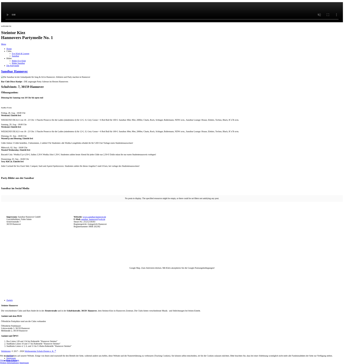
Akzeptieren (5, 360)
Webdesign (5, 351)
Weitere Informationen (9, 363)
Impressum (24, 363)
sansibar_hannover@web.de (93, 219)
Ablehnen (15, 360)
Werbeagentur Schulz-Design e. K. (40, 351)
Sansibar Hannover (14, 71)
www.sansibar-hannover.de (94, 217)
